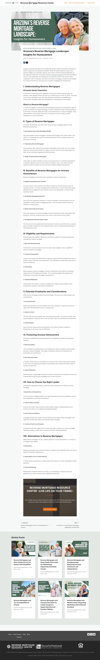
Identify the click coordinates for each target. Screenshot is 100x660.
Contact (19, 637)
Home (65, 3)
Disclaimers (66, 652)
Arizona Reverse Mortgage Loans (32, 48)
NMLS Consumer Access (86, 652)
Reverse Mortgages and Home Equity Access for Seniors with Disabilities (22, 562)
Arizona (25, 69)
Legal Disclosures (57, 652)
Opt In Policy (75, 652)
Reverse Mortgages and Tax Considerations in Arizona (34, 525)
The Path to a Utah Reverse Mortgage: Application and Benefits (67, 525)
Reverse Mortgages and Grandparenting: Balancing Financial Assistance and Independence (75, 564)
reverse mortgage (57, 75)
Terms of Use (46, 652)
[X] (27, 62)
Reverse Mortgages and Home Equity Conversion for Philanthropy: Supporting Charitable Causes (49, 564)
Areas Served (17, 634)
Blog (28, 634)
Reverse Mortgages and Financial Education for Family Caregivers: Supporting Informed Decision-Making (49, 605)
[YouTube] (94, 634)
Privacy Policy (37, 652)
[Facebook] (24, 62)
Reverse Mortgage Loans (49, 48)
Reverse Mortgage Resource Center (33, 58)
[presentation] (23, 549)
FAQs (24, 634)
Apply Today (91, 3)
